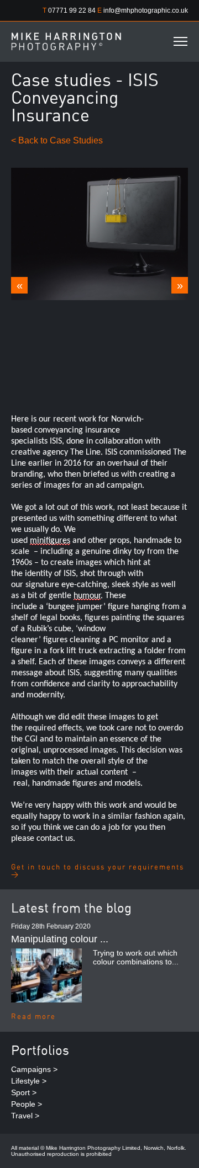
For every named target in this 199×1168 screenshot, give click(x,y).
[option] (99, 234)
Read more (33, 1017)
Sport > (23, 1092)
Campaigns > (34, 1069)
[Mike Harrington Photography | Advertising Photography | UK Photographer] (66, 41)
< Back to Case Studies (57, 140)
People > (26, 1104)
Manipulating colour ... (59, 939)
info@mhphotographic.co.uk (145, 10)
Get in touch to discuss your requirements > (97, 871)
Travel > (25, 1115)
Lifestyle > (28, 1080)
